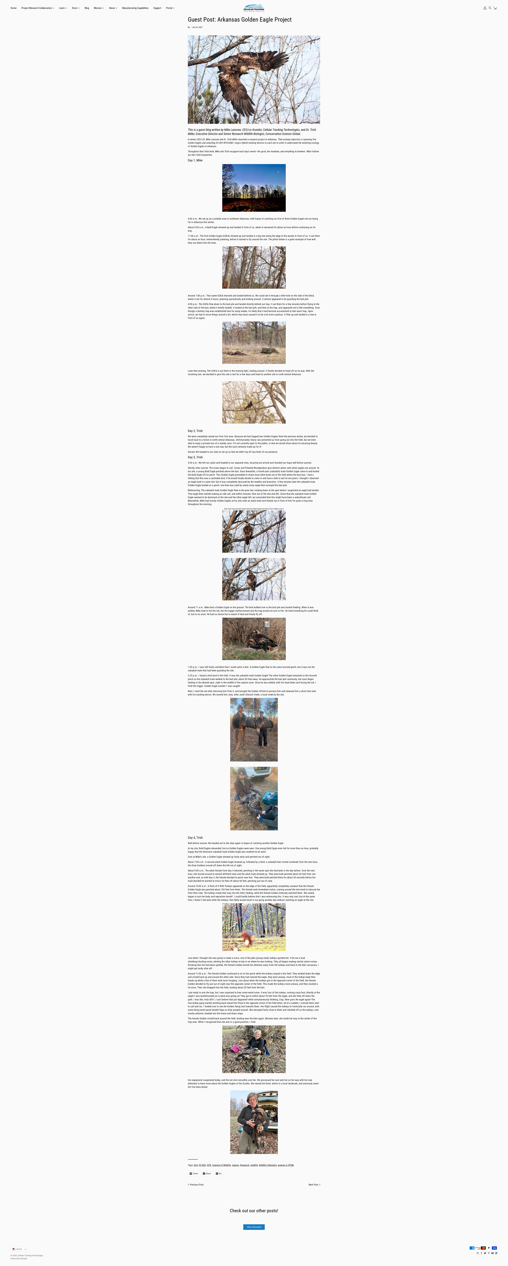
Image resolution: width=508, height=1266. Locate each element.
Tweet (195, 1173)
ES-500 (202, 1165)
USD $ (19, 1249)
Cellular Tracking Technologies (30, 1255)
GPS (209, 1165)
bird (196, 1165)
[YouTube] (492, 1253)
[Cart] (495, 8)
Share (208, 1173)
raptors (235, 1165)
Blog (87, 8)
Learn (62, 8)
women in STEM (286, 1165)
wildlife (254, 1165)
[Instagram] (478, 1253)
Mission (98, 8)
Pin (220, 1173)
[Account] (485, 8)
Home (14, 8)
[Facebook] (481, 1253)
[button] (490, 7)
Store (74, 8)
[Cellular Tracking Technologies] (254, 8)
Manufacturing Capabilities (135, 8)
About (112, 8)
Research (244, 1165)
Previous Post (197, 1184)
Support (157, 8)
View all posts (254, 1227)
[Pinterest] (489, 1253)
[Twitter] (485, 1253)
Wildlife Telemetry (268, 1165)
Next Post (313, 1184)
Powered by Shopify (19, 1258)
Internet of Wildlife (221, 1165)
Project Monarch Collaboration (36, 8)
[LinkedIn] (496, 1253)
